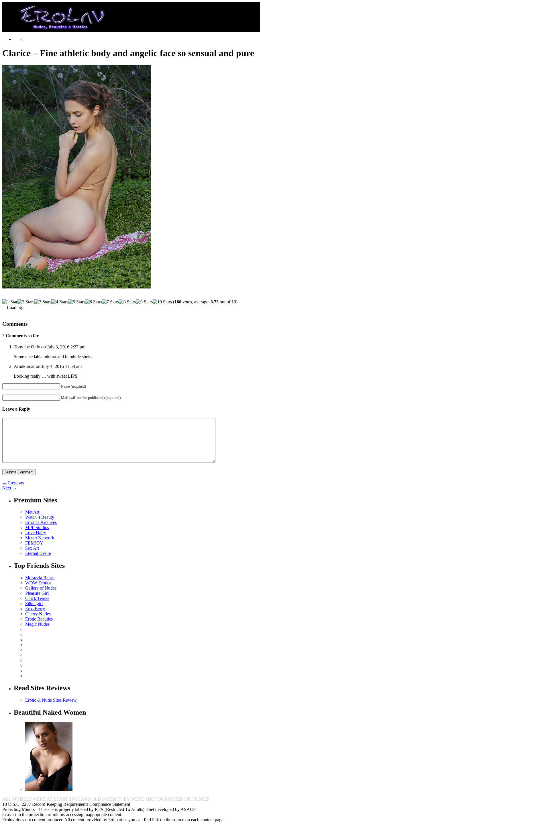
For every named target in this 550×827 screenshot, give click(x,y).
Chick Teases (37, 598)
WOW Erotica (38, 582)
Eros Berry (35, 608)
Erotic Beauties (39, 619)
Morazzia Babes (39, 577)
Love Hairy (35, 532)
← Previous (13, 482)
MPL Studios (37, 527)
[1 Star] (9, 302)
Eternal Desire (38, 553)
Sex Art (32, 548)
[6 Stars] (93, 302)
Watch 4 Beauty (39, 517)
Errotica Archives (41, 522)
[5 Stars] (76, 302)
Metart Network (39, 537)
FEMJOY (34, 543)
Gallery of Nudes (40, 588)
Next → (9, 487)
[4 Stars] (59, 302)
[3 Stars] (42, 302)
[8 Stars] (127, 302)
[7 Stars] (110, 302)
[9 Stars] (144, 302)
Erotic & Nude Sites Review (51, 700)
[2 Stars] (25, 302)
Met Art (32, 512)
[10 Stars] (162, 302)
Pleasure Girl (37, 593)
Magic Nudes (37, 624)
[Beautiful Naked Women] (48, 789)
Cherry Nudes (38, 613)
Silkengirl (34, 603)
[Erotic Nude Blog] (131, 29)
